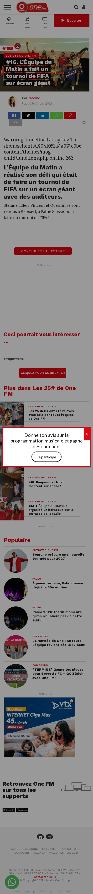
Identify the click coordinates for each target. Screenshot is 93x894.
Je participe (46, 457)
